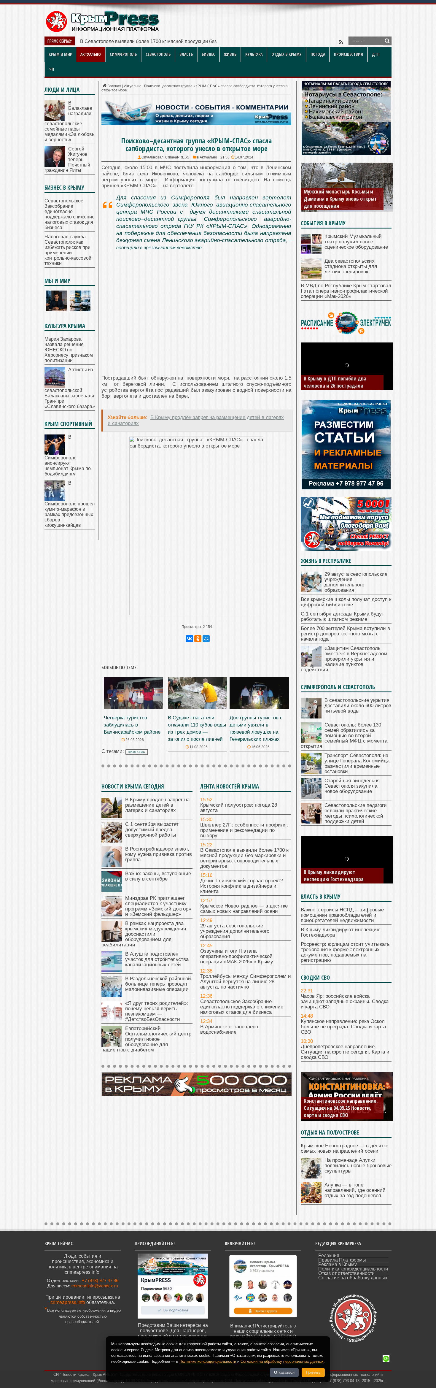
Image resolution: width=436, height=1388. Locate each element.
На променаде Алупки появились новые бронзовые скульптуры (358, 1165)
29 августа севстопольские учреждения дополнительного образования (234, 931)
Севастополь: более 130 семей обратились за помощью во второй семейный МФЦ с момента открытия (344, 735)
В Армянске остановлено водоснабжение (229, 1029)
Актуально (90, 54)
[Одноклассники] (197, 638)
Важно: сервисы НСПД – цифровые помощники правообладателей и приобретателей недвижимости (342, 915)
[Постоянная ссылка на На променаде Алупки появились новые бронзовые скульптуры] (311, 1177)
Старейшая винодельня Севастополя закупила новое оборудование (352, 786)
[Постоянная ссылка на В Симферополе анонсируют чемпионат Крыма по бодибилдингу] (54, 453)
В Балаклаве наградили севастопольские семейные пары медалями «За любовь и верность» (69, 121)
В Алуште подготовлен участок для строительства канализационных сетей (157, 959)
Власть (186, 54)
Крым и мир (60, 54)
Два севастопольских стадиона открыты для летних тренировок (350, 266)
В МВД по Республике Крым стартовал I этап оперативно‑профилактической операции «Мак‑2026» (346, 291)
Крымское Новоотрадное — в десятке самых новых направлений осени (244, 908)
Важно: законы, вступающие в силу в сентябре (158, 876)
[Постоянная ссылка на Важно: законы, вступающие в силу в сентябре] (111, 890)
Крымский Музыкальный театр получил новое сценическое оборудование (356, 242)
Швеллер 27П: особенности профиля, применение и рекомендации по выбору (244, 830)
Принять (313, 1372)
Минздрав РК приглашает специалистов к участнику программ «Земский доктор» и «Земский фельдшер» (158, 906)
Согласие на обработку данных (352, 1277)
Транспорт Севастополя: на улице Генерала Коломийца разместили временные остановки (356, 763)
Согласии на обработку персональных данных (282, 1361)
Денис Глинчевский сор (106, 41)
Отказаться (284, 1372)
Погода (318, 54)
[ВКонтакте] (189, 638)
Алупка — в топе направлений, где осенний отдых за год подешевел (355, 1190)
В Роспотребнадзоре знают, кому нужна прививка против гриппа (158, 854)
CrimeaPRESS (177, 157)
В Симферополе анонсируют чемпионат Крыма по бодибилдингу (67, 455)
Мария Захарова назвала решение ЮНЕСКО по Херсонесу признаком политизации (68, 350)
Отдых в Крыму (286, 54)
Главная (114, 86)
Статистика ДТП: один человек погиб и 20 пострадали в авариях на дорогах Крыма (341, 378)
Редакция (328, 1255)
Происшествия (348, 54)
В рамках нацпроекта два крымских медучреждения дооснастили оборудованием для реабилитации (143, 934)
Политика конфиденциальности (353, 1268)
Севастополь (158, 54)
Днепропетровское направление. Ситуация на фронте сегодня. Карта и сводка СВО (345, 1052)
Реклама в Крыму (337, 1264)
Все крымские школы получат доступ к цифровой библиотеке (346, 602)
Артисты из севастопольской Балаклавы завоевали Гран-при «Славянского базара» (69, 388)
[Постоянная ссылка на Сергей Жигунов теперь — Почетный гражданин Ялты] (54, 165)
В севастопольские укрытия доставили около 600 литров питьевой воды (357, 705)
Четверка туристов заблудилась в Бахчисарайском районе (132, 725)
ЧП (51, 69)
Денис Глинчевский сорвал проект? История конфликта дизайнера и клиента (241, 886)
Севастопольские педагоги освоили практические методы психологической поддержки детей (355, 813)
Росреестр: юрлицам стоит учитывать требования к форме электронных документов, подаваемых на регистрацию (340, 868)
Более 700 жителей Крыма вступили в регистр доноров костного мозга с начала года (345, 634)
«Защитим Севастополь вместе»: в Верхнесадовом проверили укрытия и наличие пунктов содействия (344, 658)
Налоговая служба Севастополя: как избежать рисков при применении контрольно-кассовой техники (67, 250)
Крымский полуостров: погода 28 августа (238, 807)
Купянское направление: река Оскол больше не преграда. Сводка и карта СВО (343, 1027)
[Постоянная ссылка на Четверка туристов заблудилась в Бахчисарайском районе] (133, 707)
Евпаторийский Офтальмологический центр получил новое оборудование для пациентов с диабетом (146, 1039)
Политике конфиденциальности (207, 1361)
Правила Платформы (342, 1259)
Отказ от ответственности (346, 1273)
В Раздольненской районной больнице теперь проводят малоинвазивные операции (158, 984)
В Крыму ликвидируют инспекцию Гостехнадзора (341, 932)
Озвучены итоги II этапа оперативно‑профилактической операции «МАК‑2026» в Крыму (236, 956)
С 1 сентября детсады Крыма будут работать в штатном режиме (342, 616)
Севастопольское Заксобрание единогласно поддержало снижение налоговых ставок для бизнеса (241, 1007)
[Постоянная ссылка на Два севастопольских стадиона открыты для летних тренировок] (311, 277)
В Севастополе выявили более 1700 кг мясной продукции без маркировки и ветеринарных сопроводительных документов (245, 858)
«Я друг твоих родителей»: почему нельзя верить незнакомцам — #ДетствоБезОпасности (156, 1011)
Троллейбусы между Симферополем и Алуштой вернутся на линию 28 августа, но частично (245, 981)
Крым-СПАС (136, 752)
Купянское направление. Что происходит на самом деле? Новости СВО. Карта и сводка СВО (341, 1108)
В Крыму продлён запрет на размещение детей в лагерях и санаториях (157, 805)
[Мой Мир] (206, 638)
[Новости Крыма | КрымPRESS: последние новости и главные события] (102, 31)
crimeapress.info (67, 1302)
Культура (253, 54)
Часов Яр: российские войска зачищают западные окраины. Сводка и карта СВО (345, 1001)
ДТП (376, 54)
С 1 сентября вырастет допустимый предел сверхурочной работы (152, 829)
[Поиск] (387, 41)
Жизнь (230, 54)
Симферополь (123, 54)
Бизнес (208, 54)
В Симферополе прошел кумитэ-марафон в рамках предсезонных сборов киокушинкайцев (69, 504)
